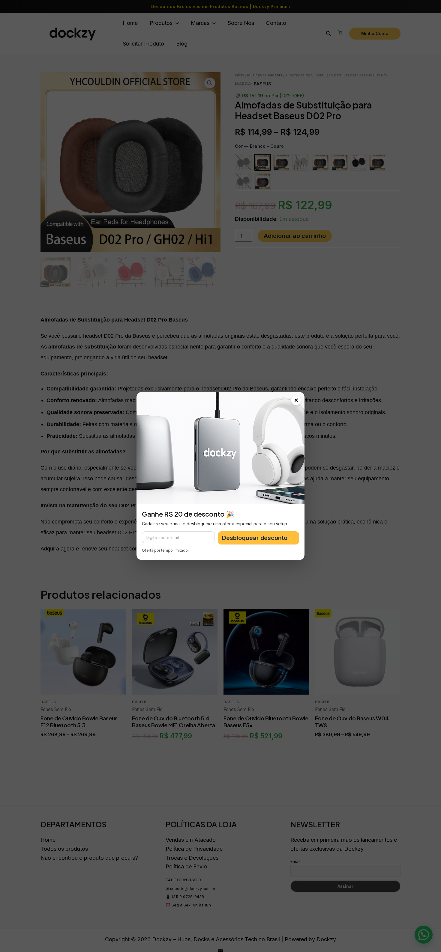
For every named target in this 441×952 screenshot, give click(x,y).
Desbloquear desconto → (258, 537)
